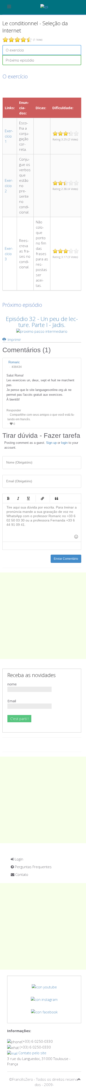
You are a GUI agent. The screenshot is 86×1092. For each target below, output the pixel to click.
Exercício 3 (9, 253)
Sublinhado (28, 498)
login (64, 443)
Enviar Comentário (66, 558)
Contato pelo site (31, 1052)
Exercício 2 (9, 185)
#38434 (17, 367)
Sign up (51, 443)
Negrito (8, 498)
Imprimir (14, 339)
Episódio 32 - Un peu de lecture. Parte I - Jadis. (42, 322)
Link (42, 498)
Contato (21, 874)
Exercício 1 (9, 136)
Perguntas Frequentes (33, 866)
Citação (56, 498)
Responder (13, 410)
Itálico (18, 498)
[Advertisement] (43, 615)
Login (18, 859)
